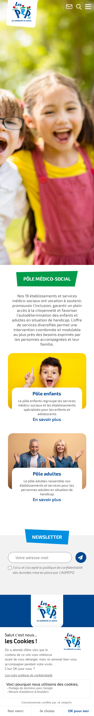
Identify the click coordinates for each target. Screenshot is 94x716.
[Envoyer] (80, 557)
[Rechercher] (79, 7)
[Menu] (88, 7)
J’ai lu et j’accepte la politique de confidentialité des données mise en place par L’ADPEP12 (47, 570)
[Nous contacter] (69, 7)
